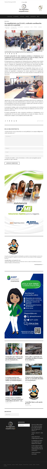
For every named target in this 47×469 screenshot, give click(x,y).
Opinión (30, 464)
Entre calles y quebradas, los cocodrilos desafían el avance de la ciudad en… (34, 358)
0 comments (41, 120)
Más (38, 16)
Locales (22, 16)
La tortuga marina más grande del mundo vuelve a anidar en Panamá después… (13, 378)
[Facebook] (22, 2)
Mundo (27, 16)
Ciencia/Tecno (25, 464)
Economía (16, 16)
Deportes (33, 16)
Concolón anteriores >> (38, 264)
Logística (5, 465)
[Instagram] (26, 2)
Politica (7, 21)
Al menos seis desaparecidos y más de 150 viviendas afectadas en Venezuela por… (34, 378)
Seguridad (7, 28)
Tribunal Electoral (14, 28)
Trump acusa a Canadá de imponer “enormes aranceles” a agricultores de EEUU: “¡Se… (14, 399)
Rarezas (37, 464)
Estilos (34, 464)
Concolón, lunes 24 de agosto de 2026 (12, 260)
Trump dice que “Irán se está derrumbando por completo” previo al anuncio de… (14, 358)
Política (10, 16)
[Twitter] (24, 2)
